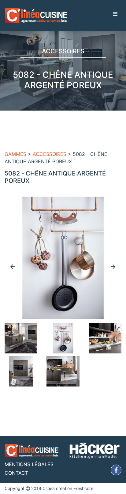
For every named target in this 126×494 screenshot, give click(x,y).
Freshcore (83, 488)
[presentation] (12, 266)
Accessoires (49, 154)
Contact (16, 473)
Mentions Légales (29, 464)
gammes (15, 154)
